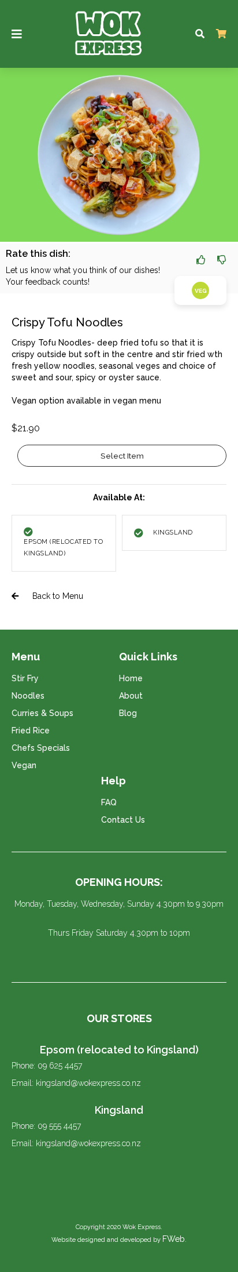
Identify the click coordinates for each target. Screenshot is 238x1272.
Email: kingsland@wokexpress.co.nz (76, 1083)
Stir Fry (25, 678)
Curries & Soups (42, 713)
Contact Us (123, 819)
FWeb (173, 1239)
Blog (128, 713)
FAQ (109, 802)
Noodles (28, 695)
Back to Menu (56, 596)
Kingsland (119, 1110)
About (131, 695)
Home (131, 678)
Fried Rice (31, 730)
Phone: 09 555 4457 (46, 1126)
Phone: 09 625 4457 (47, 1065)
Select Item (122, 455)
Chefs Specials (41, 748)
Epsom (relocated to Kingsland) (119, 1050)
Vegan (24, 765)
